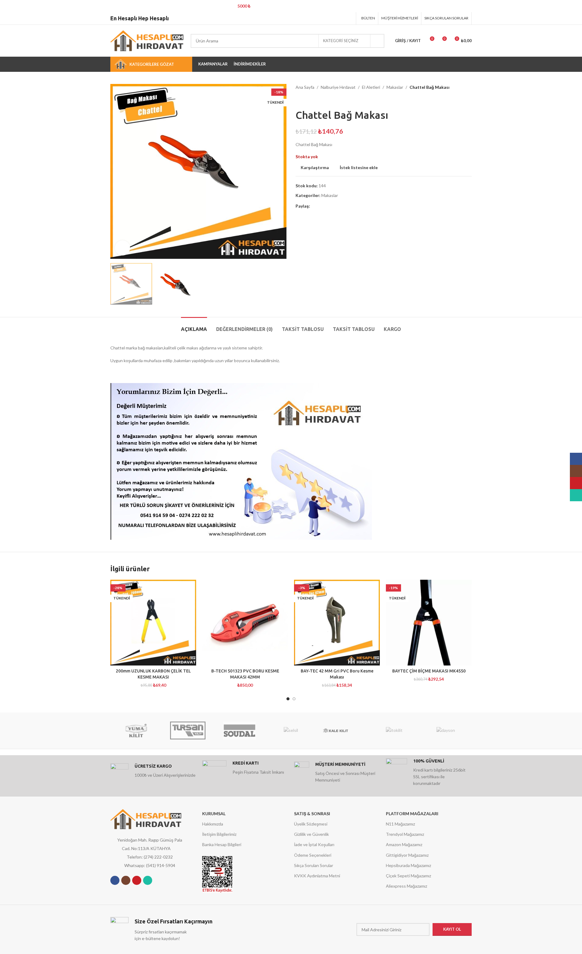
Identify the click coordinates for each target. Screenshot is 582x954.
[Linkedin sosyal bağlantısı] (341, 18)
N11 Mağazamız (400, 823)
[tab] (194, 326)
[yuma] (136, 731)
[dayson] (446, 731)
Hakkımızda (212, 823)
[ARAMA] (377, 41)
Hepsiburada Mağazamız (408, 865)
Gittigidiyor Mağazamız (407, 855)
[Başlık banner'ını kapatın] (574, 6)
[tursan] (187, 731)
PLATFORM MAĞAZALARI (412, 813)
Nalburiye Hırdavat (338, 87)
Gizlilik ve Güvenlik (311, 834)
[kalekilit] (342, 731)
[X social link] (326, 18)
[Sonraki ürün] (311, 100)
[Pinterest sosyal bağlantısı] (333, 18)
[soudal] (239, 731)
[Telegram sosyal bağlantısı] (349, 18)
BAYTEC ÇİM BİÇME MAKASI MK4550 (429, 671)
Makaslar (394, 87)
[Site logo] (147, 40)
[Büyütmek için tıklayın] (122, 247)
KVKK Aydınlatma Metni (317, 875)
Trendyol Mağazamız (405, 834)
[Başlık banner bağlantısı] (282, 6)
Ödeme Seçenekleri (312, 855)
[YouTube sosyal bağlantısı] (136, 880)
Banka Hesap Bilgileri (221, 844)
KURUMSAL (214, 813)
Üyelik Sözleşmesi (310, 823)
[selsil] (291, 731)
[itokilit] (394, 731)
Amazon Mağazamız (404, 844)
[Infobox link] (153, 772)
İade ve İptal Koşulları (314, 844)
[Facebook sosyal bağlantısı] (318, 18)
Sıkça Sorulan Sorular (313, 865)
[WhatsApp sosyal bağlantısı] (147, 880)
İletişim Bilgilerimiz (219, 834)
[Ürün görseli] (337, 622)
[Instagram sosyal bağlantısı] (125, 880)
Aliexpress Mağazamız (406, 886)
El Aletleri (371, 87)
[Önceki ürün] (299, 100)
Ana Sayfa (305, 87)
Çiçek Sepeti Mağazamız (408, 875)
